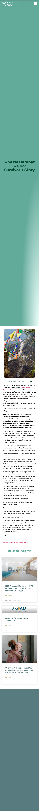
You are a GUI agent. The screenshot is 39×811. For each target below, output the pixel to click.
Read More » (8, 595)
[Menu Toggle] (19, 9)
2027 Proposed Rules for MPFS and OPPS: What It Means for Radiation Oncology (19, 588)
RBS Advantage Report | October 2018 (15, 542)
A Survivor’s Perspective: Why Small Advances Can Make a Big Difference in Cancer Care (19, 670)
